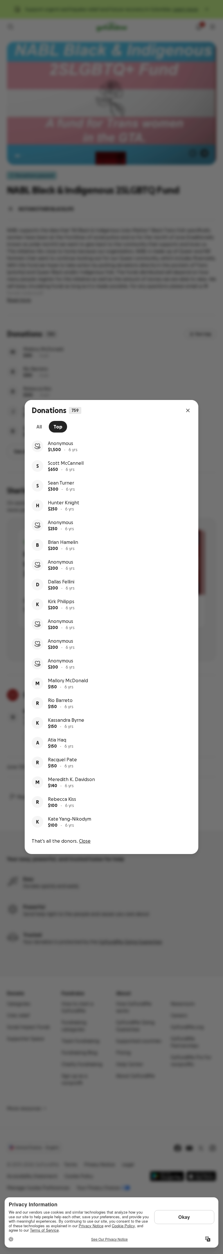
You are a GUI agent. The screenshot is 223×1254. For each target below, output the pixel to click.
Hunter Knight (63, 502)
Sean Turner (61, 482)
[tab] (39, 427)
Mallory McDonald (68, 680)
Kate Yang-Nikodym (69, 818)
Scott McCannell (66, 463)
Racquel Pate (62, 759)
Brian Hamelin (63, 542)
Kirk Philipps (61, 601)
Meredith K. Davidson (71, 779)
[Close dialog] (188, 410)
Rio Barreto (60, 700)
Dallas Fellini (61, 581)
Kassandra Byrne (66, 720)
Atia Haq (57, 739)
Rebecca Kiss (62, 799)
